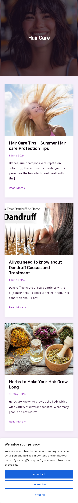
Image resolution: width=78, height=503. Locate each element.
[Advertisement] (39, 41)
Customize (39, 484)
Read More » (17, 188)
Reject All (39, 494)
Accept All (39, 474)
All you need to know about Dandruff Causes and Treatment (35, 267)
